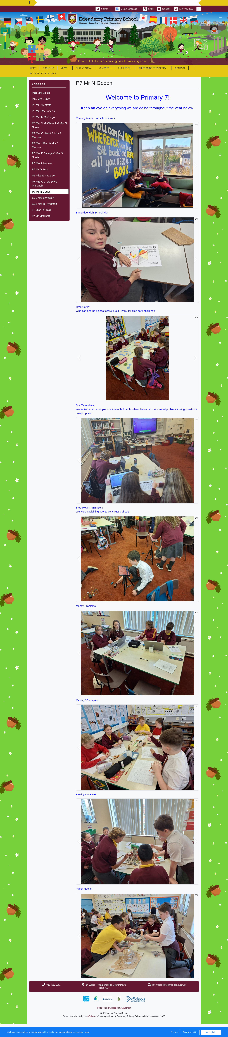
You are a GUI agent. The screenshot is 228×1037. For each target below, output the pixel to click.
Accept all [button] (210, 1032)
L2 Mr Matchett (41, 216)
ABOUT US (48, 68)
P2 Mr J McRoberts (43, 111)
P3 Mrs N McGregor (44, 117)
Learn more (84, 1032)
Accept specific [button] (190, 1032)
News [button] (64, 68)
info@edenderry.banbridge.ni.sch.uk (169, 985)
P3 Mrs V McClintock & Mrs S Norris (49, 125)
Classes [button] (104, 68)
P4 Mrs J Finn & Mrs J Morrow (45, 145)
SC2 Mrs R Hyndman (44, 203)
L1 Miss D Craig (41, 209)
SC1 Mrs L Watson (43, 197)
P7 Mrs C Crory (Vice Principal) (44, 183)
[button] (79, 165)
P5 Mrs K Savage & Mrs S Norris (47, 155)
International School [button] (43, 73)
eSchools (91, 1016)
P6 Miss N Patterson (44, 175)
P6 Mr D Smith (40, 169)
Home (33, 68)
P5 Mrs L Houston (42, 163)
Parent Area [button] (83, 68)
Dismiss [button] (174, 1032)
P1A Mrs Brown (41, 98)
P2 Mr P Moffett (41, 105)
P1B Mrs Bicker (41, 92)
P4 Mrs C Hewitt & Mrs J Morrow (46, 135)
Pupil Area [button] (124, 68)
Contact (180, 68)
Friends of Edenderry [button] (153, 68)
